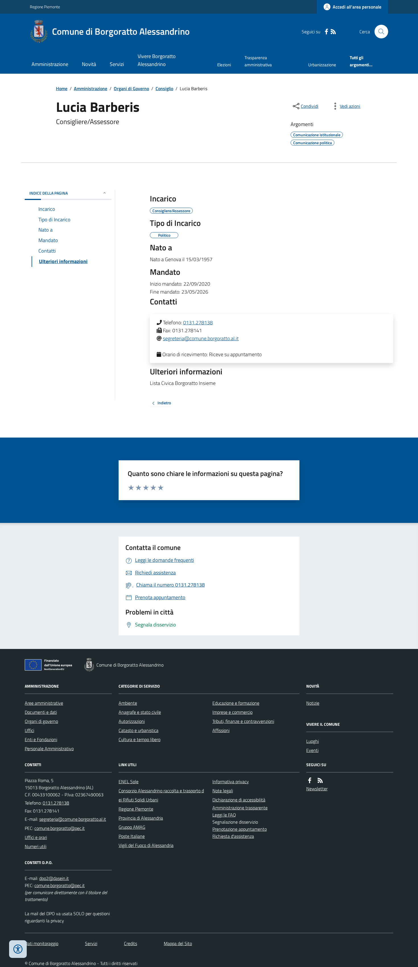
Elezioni (224, 64)
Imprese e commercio (232, 712)
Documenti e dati (41, 712)
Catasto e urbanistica (138, 730)
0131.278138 (198, 322)
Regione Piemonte (45, 7)
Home (61, 88)
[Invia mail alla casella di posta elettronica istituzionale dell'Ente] (72, 819)
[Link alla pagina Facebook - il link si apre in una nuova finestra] (326, 31)
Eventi (312, 750)
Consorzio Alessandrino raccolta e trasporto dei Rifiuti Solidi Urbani (161, 795)
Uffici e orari (36, 837)
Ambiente (128, 703)
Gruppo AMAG (132, 827)
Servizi (117, 64)
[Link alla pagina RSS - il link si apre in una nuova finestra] (333, 31)
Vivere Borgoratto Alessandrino (157, 60)
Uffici (29, 730)
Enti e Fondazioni (41, 739)
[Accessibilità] (17, 949)
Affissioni (220, 730)
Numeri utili (35, 846)
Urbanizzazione (322, 64)
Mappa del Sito (178, 943)
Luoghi (312, 741)
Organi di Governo (131, 88)
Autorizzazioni (132, 721)
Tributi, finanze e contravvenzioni (243, 721)
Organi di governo (41, 721)
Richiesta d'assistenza (233, 836)
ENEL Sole (128, 781)
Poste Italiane (132, 836)
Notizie (312, 703)
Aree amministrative (44, 703)
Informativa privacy (230, 781)
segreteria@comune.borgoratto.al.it (201, 338)
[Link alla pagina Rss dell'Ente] (320, 780)
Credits (130, 943)
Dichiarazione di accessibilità (238, 799)
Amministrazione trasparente (240, 807)
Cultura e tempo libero (139, 739)
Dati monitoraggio (41, 943)
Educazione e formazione (235, 703)
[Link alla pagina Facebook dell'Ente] (309, 780)
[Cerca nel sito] (379, 31)
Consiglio (164, 88)
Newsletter (317, 788)
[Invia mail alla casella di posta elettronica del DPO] (54, 878)
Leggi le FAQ (224, 814)
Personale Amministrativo (49, 748)
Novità (89, 64)
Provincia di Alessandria (141, 818)
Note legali (222, 790)
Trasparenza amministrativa (258, 61)
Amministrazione (50, 64)
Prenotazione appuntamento (239, 829)
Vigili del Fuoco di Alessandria (146, 845)
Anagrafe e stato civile (140, 712)
